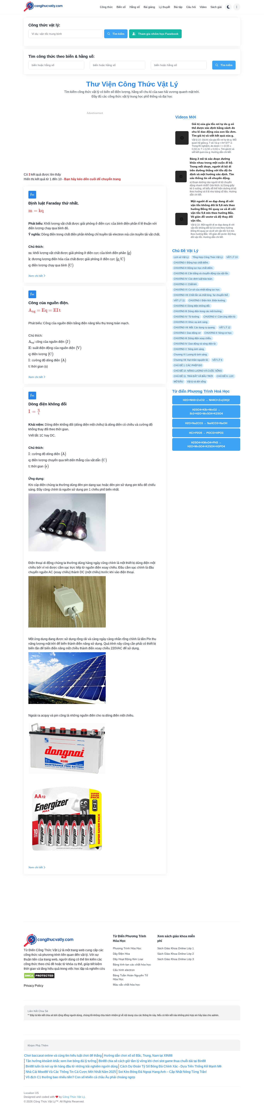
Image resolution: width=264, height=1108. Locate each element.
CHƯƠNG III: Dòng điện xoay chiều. (193, 338)
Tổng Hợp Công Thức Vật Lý (207, 257)
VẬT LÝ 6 (217, 360)
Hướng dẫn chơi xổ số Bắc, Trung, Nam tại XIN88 (138, 1055)
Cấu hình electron (124, 969)
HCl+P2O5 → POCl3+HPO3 (206, 432)
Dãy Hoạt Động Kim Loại (128, 959)
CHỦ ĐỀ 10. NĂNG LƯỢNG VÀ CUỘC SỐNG (198, 370)
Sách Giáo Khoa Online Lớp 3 (175, 959)
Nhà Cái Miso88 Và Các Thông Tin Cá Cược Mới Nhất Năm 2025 (71, 1071)
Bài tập (178, 6)
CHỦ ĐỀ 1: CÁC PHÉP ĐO (188, 365)
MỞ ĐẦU (178, 381)
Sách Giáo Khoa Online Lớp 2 (175, 953)
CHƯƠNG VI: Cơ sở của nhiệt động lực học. (197, 289)
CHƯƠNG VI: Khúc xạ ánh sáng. (191, 322)
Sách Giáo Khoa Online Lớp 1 (175, 948)
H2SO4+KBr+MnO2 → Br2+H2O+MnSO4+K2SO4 (206, 411)
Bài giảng (149, 6)
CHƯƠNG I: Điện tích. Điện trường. (207, 300)
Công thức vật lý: (44, 25)
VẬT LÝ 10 (232, 257)
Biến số (121, 6)
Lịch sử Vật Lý (181, 257)
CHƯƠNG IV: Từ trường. (187, 316)
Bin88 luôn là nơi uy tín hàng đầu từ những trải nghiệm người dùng (72, 1066)
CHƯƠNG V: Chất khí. (185, 284)
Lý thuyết (164, 6)
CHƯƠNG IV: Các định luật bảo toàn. (193, 279)
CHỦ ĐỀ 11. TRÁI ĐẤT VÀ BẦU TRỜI (193, 376)
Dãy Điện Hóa (121, 953)
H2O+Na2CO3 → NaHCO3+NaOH (206, 423)
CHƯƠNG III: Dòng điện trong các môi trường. (198, 311)
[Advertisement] (95, 142)
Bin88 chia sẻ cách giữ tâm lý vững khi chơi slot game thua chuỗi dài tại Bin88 (152, 1061)
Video (203, 6)
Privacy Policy (33, 985)
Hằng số (134, 6)
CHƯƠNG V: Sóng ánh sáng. (189, 349)
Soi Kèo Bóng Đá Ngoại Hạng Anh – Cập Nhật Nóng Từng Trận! (162, 1071)
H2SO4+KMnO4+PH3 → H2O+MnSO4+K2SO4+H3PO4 (206, 444)
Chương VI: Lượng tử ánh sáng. (190, 354)
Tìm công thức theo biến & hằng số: (61, 56)
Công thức (106, 6)
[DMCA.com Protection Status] (39, 976)
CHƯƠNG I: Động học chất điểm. (191, 262)
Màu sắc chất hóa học (126, 984)
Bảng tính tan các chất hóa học (132, 964)
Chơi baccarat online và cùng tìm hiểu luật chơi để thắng (63, 1055)
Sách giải (216, 6)
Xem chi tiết (35, 275)
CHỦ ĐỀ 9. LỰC (225, 376)
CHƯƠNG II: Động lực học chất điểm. (193, 268)
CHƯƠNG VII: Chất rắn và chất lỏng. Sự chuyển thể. (201, 295)
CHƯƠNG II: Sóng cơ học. (218, 333)
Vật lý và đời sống (196, 381)
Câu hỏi (191, 6)
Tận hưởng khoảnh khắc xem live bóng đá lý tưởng (61, 1061)
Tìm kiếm (118, 33)
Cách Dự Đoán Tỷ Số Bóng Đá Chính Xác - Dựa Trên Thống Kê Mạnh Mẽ (170, 1066)
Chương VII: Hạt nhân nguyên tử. (191, 360)
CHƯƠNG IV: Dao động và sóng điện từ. (195, 343)
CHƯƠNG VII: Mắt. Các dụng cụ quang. (194, 327)
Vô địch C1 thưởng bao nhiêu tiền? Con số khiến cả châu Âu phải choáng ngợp (80, 1077)
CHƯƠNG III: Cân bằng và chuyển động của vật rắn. (201, 273)
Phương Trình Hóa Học (127, 948)
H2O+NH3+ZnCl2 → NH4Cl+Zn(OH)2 (206, 400)
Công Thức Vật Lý (74, 1096)
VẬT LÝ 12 (224, 327)
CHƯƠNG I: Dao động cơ (187, 333)
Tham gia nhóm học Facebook (158, 33)
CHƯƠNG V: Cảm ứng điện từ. (220, 316)
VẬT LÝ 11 (179, 300)
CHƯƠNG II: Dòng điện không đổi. (192, 306)
